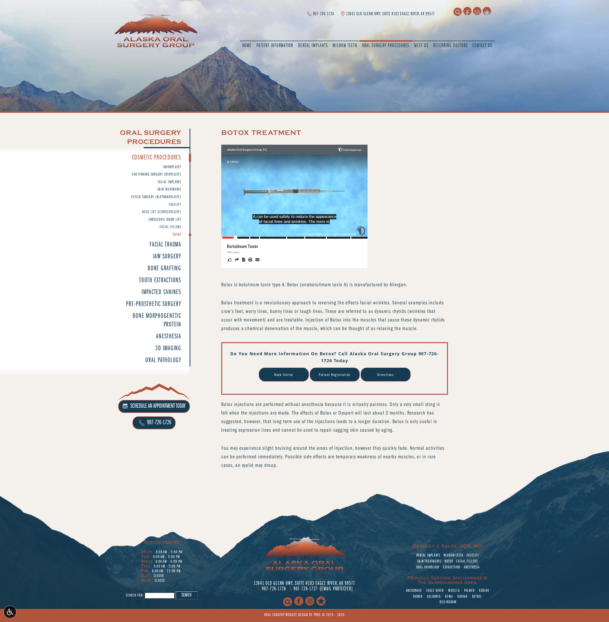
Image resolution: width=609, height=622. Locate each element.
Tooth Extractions (160, 280)
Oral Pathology (163, 360)
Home (247, 46)
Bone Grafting (164, 268)
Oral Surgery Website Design (286, 615)
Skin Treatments (169, 190)
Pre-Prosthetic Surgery (153, 304)
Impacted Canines (161, 292)
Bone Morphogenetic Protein (157, 320)
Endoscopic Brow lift (164, 220)
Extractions (452, 567)
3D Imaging (168, 348)
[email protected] (336, 589)
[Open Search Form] (457, 12)
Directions (385, 374)
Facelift (175, 205)
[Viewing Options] (10, 612)
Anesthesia (168, 336)
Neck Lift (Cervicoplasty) (161, 212)
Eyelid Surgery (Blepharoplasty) (156, 197)
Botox (177, 235)
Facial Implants (169, 182)
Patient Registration (334, 374)
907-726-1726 (323, 14)
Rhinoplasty (172, 167)
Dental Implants (428, 555)
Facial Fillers (170, 227)
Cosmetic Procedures (156, 157)
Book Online (283, 374)
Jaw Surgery (167, 256)
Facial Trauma (165, 244)
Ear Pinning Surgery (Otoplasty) (156, 175)
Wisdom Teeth (453, 555)
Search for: (135, 595)
